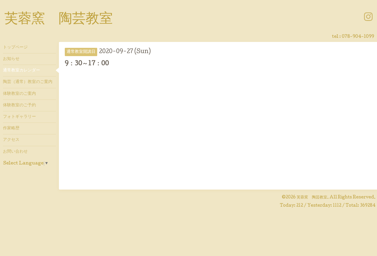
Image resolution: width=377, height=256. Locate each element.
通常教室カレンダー (21, 70)
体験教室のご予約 (19, 105)
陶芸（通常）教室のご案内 (27, 82)
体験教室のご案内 (19, 94)
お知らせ (11, 59)
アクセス (11, 140)
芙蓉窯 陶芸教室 (58, 19)
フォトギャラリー (19, 117)
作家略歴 (11, 128)
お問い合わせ (15, 151)
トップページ (15, 47)
